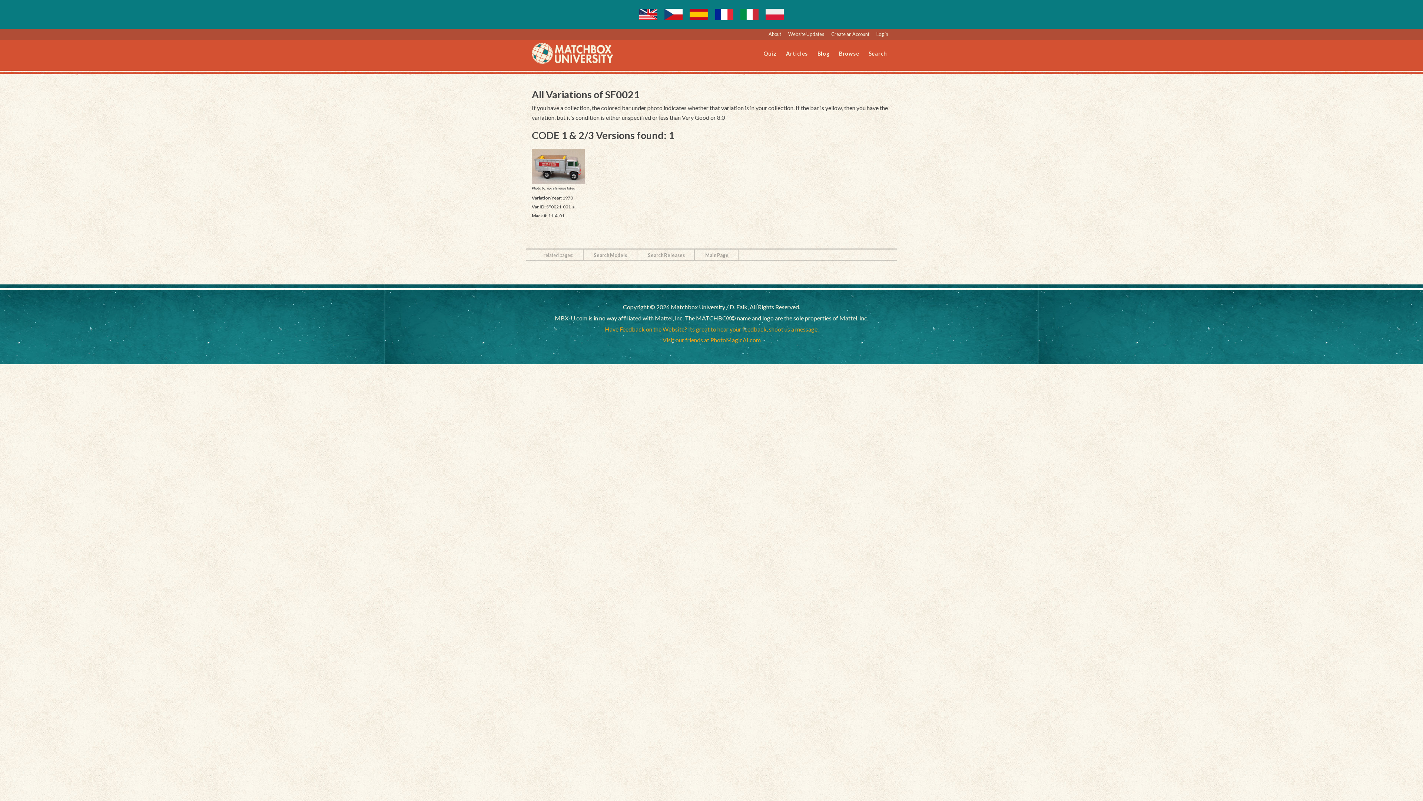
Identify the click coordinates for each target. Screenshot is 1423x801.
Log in (882, 34)
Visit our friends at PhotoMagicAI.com (712, 339)
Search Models (610, 255)
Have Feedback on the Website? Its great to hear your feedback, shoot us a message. (712, 329)
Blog (823, 53)
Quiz (770, 53)
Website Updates (806, 34)
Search (878, 53)
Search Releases (666, 255)
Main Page (717, 255)
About (775, 34)
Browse (849, 53)
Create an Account (850, 34)
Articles (797, 53)
